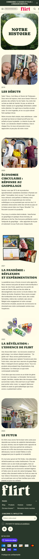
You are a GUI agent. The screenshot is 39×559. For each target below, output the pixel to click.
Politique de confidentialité (11, 555)
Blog (3, 505)
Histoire (20, 505)
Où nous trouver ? (8, 508)
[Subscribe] (35, 518)
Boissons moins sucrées (26, 508)
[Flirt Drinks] (25, 9)
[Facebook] (4, 529)
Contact (29, 505)
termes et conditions (22, 524)
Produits (11, 505)
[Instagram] (10, 529)
